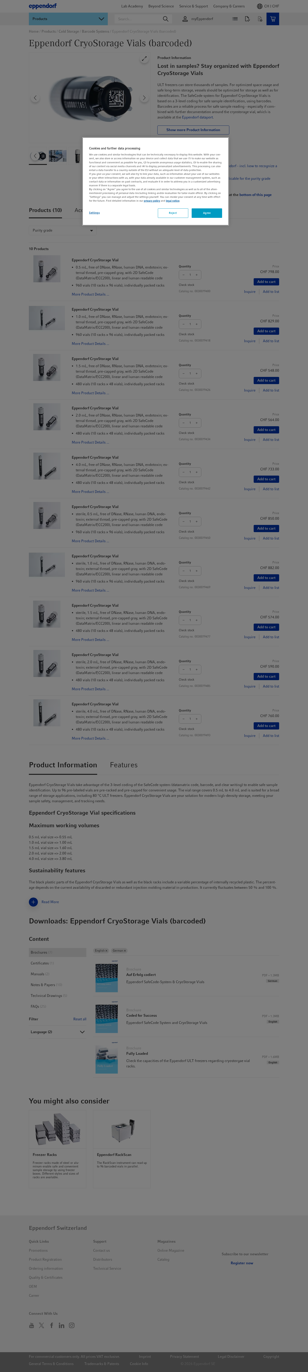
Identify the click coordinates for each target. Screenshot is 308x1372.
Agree (207, 212)
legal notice (172, 200)
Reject (173, 212)
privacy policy (152, 200)
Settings (94, 212)
